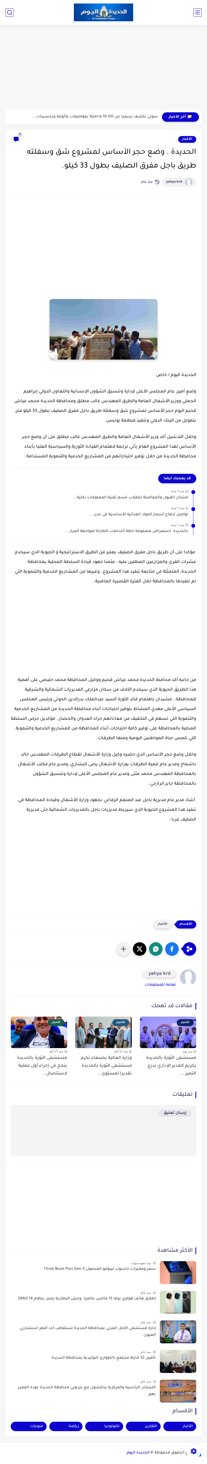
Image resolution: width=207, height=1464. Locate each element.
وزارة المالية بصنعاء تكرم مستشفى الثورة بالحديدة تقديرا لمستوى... (106, 1066)
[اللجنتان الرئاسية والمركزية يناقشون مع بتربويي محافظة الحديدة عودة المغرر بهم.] (178, 1391)
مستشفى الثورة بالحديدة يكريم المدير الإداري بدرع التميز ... (171, 1066)
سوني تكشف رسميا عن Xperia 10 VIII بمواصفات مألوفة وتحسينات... (95, 117)
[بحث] (9, 12)
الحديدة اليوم (138, 1453)
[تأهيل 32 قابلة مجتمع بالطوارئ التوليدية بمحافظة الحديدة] (178, 1361)
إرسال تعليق (175, 1113)
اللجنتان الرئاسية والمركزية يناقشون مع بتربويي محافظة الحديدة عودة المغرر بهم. (87, 1391)
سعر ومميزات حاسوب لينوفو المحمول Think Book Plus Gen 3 (100, 1269)
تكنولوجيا (112, 1426)
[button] (172, 949)
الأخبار (187, 139)
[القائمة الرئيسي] (198, 12)
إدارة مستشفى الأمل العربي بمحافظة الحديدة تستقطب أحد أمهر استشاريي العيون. (88, 1332)
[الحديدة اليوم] (103, 12)
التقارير (151, 1426)
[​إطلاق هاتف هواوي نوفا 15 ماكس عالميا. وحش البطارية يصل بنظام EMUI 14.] (178, 1302)
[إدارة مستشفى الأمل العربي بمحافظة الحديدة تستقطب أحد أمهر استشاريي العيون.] (178, 1331)
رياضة (74, 1426)
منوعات (36, 1426)
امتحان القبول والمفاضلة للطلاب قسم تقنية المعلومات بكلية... (130, 498)
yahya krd (174, 182)
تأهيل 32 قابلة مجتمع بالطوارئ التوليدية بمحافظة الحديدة (103, 1358)
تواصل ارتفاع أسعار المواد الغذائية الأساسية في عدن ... (138, 515)
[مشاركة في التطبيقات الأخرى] (123, 949)
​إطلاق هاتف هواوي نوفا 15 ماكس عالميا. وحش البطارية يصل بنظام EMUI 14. (86, 1299)
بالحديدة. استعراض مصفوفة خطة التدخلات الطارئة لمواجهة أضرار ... (126, 531)
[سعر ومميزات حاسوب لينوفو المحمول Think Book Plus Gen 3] (178, 1272)
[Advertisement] (103, 68)
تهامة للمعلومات (160, 985)
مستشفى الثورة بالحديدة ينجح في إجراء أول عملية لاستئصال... (42, 1066)
